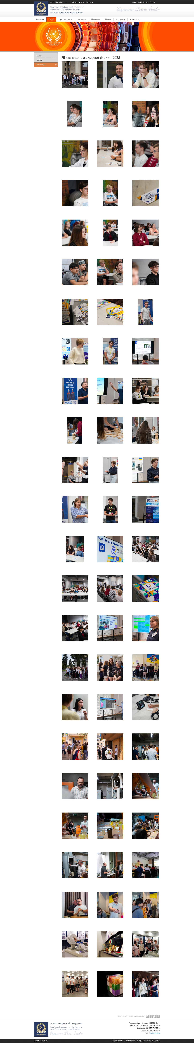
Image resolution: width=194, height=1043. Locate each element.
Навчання (95, 19)
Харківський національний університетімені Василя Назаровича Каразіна (67, 8)
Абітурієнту (135, 19)
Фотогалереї (40, 65)
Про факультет (66, 19)
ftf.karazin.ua (150, 2)
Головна (40, 19)
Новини (39, 60)
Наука (108, 19)
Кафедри (82, 19)
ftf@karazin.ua (155, 1033)
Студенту (120, 19)
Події (51, 19)
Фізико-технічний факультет (66, 12)
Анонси (39, 56)
